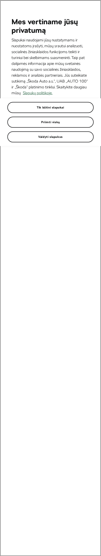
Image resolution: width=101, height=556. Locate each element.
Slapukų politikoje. (37, 92)
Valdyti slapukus (50, 136)
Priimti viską (50, 122)
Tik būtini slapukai (50, 107)
